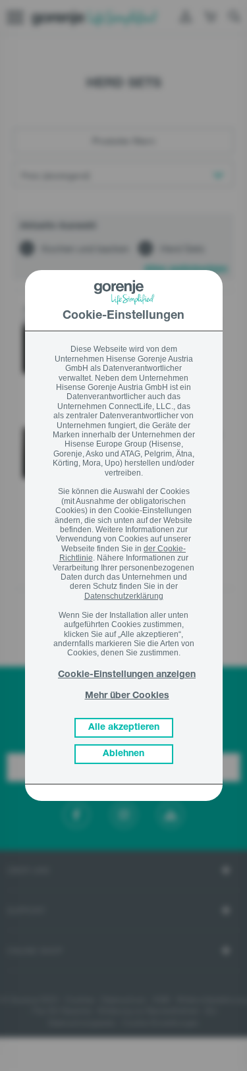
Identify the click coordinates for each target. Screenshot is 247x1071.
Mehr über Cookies (127, 696)
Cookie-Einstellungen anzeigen (127, 675)
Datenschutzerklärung (123, 596)
